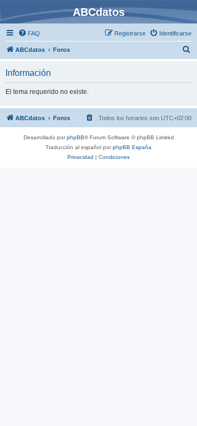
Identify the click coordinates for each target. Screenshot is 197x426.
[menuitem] (29, 33)
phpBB (75, 137)
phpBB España (132, 147)
